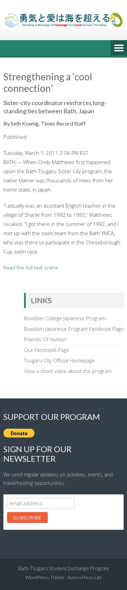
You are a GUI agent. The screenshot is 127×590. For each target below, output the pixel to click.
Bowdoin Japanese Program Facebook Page (74, 328)
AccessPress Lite (84, 577)
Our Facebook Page (46, 349)
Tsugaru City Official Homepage (59, 360)
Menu (119, 48)
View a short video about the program (68, 370)
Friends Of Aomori (45, 339)
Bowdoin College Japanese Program (65, 318)
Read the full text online (30, 267)
